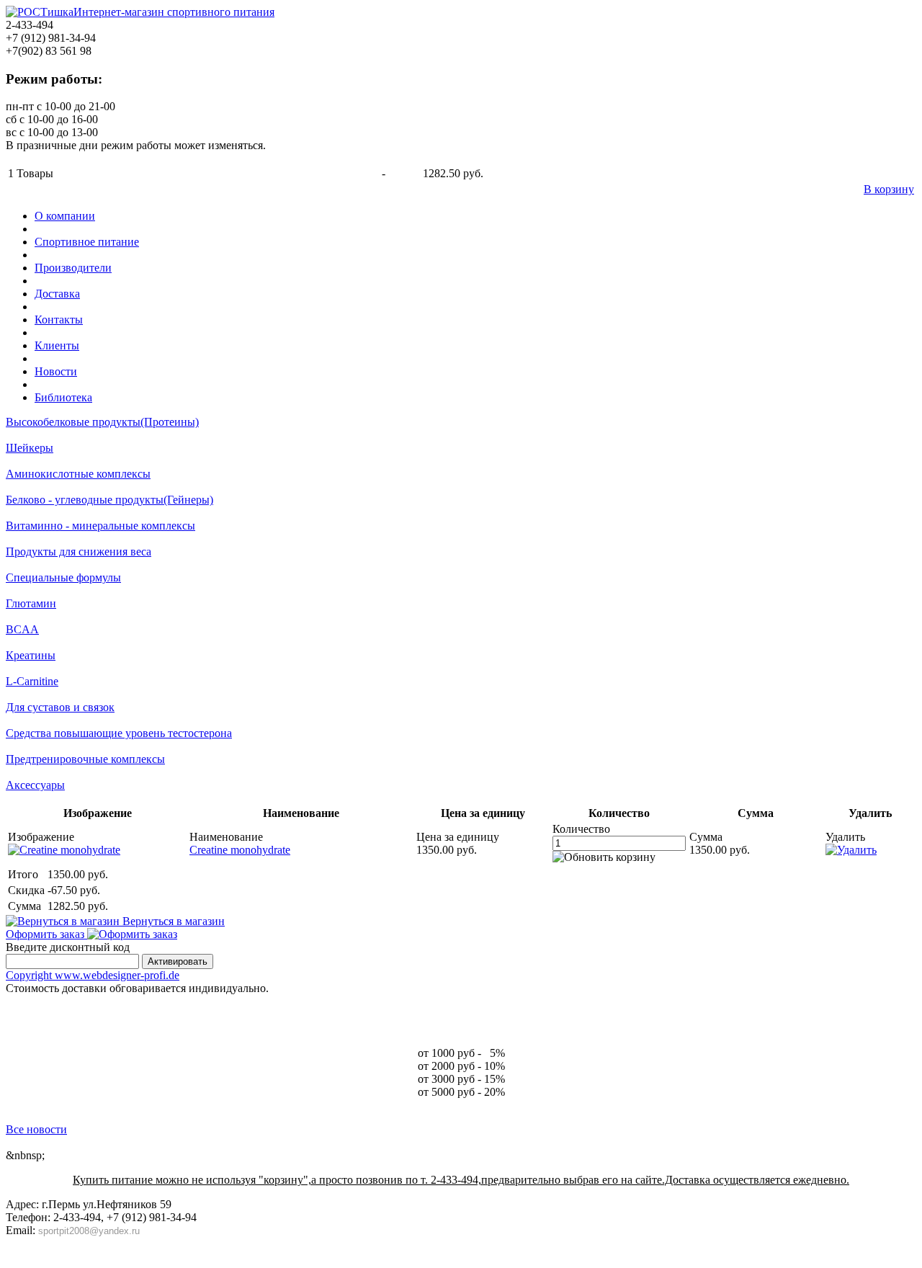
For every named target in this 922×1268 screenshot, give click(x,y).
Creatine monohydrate (239, 850)
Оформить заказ (46, 934)
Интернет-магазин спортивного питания (173, 12)
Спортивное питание (87, 242)
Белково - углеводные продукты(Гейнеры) (109, 500)
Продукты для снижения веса (78, 551)
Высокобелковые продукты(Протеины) (102, 422)
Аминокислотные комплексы (78, 474)
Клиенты (57, 345)
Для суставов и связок (60, 707)
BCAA (22, 629)
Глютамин (31, 603)
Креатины (30, 655)
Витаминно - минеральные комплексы (100, 525)
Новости (56, 371)
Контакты (59, 319)
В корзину (889, 189)
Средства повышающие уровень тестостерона (119, 733)
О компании (65, 216)
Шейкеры (29, 448)
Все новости (36, 1129)
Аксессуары (35, 785)
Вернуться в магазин (172, 921)
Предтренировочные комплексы (85, 759)
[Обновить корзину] (603, 857)
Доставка (57, 293)
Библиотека (63, 397)
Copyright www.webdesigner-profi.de (92, 975)
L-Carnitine (32, 681)
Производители (73, 268)
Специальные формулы (63, 577)
